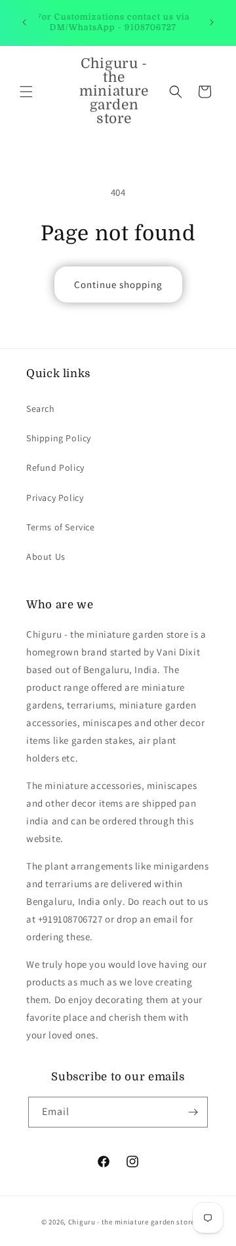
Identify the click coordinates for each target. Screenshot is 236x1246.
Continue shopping (118, 284)
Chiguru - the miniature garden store (131, 1221)
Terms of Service (60, 527)
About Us (46, 556)
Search (40, 408)
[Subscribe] (192, 1112)
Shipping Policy (58, 438)
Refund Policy (55, 467)
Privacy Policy (54, 498)
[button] (26, 91)
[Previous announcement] (24, 22)
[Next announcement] (211, 22)
